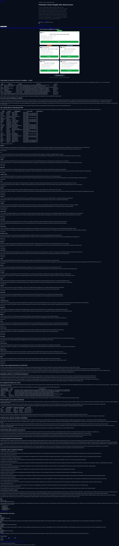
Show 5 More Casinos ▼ (59, 75)
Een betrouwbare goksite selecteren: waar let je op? (19, 28)
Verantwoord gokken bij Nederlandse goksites (34, 28)
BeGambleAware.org (67, 77)
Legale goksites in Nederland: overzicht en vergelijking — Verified (10, 27)
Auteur (1, 1)
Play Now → (59, 41)
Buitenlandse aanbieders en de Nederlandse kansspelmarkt (75, 27)
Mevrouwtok (2, 0)
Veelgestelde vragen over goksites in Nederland (49, 28)
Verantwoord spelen (23, 541)
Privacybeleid (2, 541)
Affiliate (12, 541)
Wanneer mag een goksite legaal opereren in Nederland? (57, 27)
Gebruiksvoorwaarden (8, 541)
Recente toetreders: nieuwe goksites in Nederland (104, 27)
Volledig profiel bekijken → (4, 511)
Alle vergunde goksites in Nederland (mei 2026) (42, 27)
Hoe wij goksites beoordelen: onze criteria (90, 27)
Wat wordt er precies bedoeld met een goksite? (28, 27)
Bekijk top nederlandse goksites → (44, 21)
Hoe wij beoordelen (17, 541)
